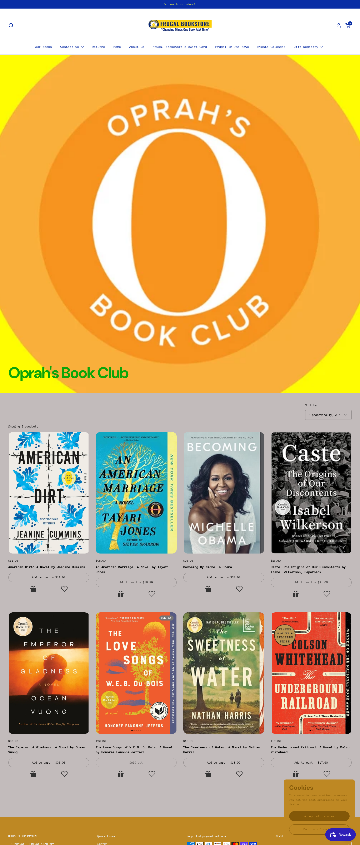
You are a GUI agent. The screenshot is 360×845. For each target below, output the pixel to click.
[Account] (338, 25)
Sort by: (312, 405)
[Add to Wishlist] (64, 589)
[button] (11, 25)
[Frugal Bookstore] (180, 25)
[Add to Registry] (33, 589)
